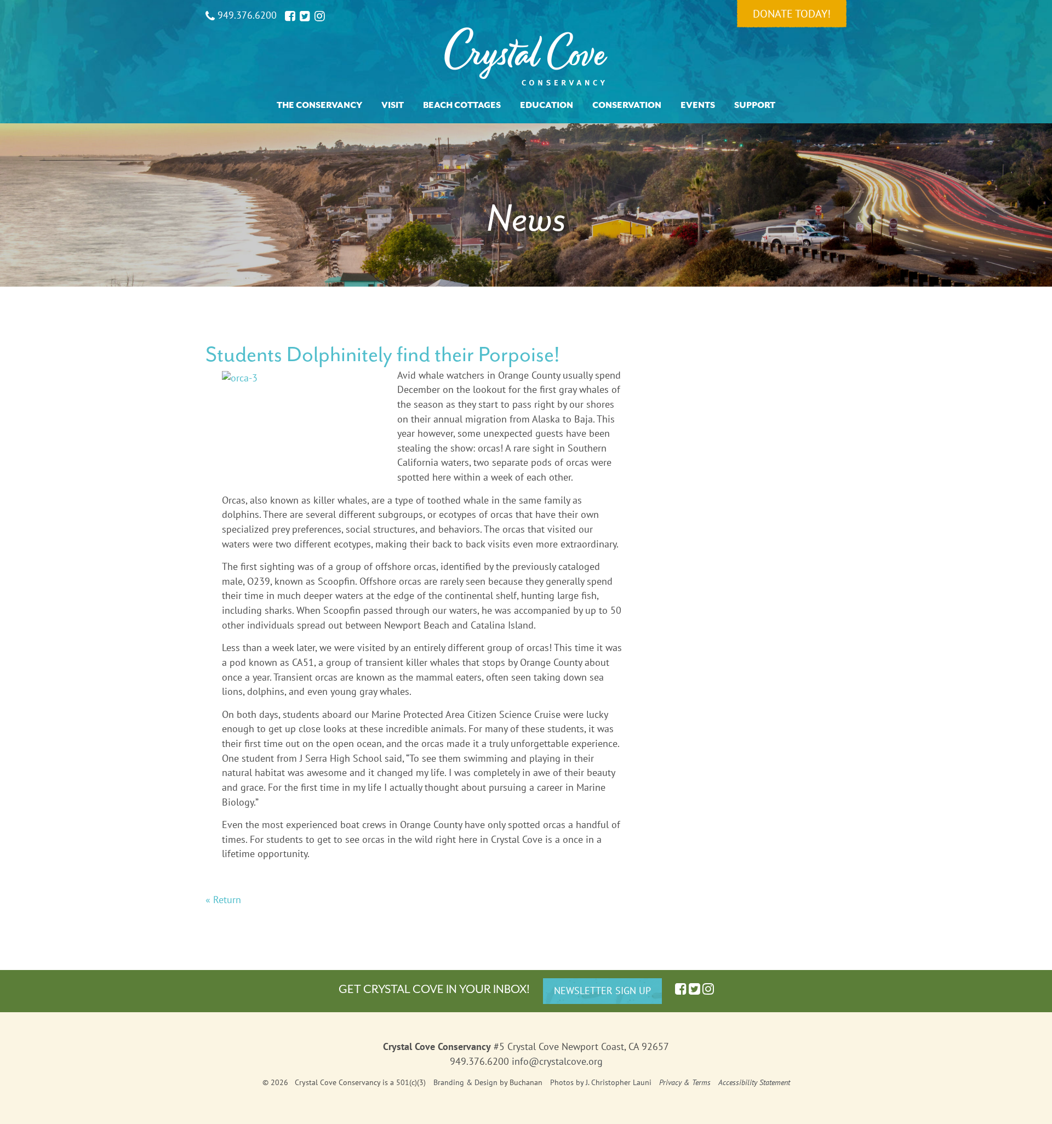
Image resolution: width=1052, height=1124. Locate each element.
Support (754, 105)
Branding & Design (465, 1082)
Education (546, 105)
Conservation (626, 105)
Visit (392, 105)
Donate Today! (792, 14)
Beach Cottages (462, 105)
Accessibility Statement (754, 1082)
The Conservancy (319, 105)
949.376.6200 (246, 15)
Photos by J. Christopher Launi (600, 1082)
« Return (223, 899)
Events (698, 105)
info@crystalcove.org (557, 1061)
